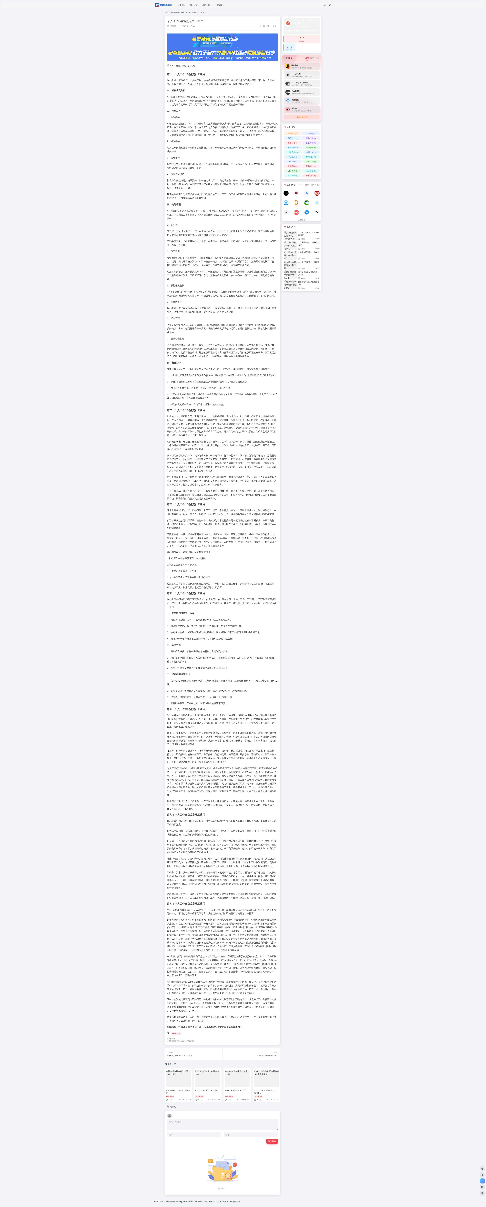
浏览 (313, 184)
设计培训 (292, 175)
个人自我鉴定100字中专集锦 (206, 1090)
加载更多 (301, 219)
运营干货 (293, 152)
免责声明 (212, 1201)
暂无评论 (171, 1106)
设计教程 (293, 171)
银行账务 (293, 138)
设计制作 (311, 175)
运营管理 (311, 147)
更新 (307, 184)
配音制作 (293, 142)
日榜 (307, 57)
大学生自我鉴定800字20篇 (308, 252)
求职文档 (174, 12)
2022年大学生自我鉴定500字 (236, 1090)
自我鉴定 (181, 12)
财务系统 (292, 166)
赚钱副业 (311, 156)
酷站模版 (311, 138)
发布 (301, 184)
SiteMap (231, 1201)
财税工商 (311, 161)
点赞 (318, 184)
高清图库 (293, 133)
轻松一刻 (311, 152)
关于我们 (206, 1201)
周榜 (312, 57)
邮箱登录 (293, 147)
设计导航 (311, 171)
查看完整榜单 (302, 117)
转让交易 (292, 156)
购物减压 (293, 161)
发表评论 (272, 1141)
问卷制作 (311, 133)
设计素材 (311, 166)
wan (194, 26)
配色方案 (311, 142)
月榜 (318, 57)
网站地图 (237, 1201)
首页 (167, 12)
